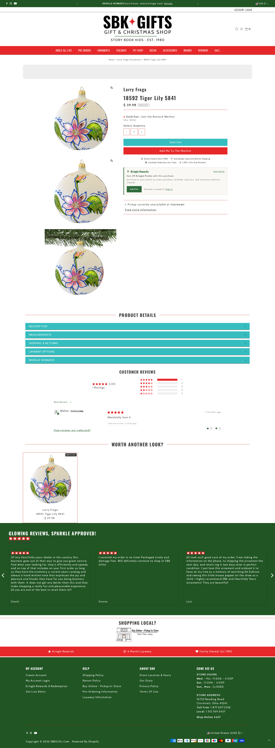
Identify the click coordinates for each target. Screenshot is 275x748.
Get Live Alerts (36, 691)
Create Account (36, 675)
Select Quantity (134, 125)
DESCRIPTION (38, 326)
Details (168, 3)
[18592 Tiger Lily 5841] (50, 480)
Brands (188, 50)
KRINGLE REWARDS (42, 360)
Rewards (203, 50)
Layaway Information (97, 697)
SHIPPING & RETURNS (43, 343)
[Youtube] (15, 3)
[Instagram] (10, 3)
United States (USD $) (225, 733)
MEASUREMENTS (40, 334)
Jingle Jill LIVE (63, 50)
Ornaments (103, 50)
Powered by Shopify (85, 741)
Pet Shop (138, 50)
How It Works (219, 171)
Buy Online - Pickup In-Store (102, 686)
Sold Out (175, 142)
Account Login (243, 10)
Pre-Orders (84, 50)
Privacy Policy (149, 686)
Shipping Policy (93, 675)
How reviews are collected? (72, 430)
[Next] (198, 3)
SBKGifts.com (60, 741)
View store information (140, 210)
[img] (115, 412)
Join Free (134, 189)
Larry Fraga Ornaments (129, 59)
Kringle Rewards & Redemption (46, 686)
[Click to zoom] (111, 88)
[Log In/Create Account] (241, 29)
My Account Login (38, 680)
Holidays (121, 50)
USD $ (262, 3)
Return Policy (92, 680)
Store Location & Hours (155, 675)
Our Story (146, 680)
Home (112, 59)
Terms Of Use (149, 691)
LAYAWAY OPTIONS (42, 351)
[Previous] (77, 3)
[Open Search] (236, 29)
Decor (153, 50)
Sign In (169, 189)
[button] (146, 380)
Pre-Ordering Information (100, 691)
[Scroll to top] (269, 740)
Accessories (170, 50)
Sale (217, 50)
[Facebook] (7, 3)
